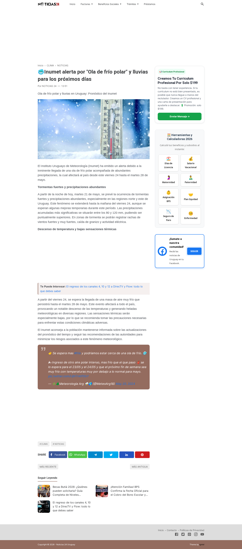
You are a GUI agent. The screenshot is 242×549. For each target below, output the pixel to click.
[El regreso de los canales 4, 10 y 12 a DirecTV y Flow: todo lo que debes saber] (44, 506)
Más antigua (140, 466)
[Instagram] (196, 534)
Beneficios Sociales (108, 4)
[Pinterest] (142, 454)
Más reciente (48, 466)
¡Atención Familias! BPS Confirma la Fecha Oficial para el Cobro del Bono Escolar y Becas (129, 491)
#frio (77, 353)
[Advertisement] (121, 35)
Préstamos (149, 4)
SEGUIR (194, 251)
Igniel (201, 544)
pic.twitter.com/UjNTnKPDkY (68, 376)
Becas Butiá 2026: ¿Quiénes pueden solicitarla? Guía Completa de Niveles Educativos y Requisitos (70, 491)
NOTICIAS (59, 444)
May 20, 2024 (125, 383)
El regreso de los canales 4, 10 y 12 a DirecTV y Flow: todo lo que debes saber (72, 506)
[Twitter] (111, 454)
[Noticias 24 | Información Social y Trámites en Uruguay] (48, 3)
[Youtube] (202, 534)
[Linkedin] (126, 454)
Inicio (72, 4)
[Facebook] (177, 534)
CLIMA (44, 444)
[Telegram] (95, 454)
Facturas (85, 4)
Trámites (131, 4)
